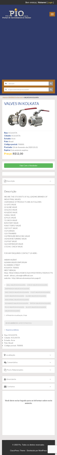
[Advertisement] (28, 48)
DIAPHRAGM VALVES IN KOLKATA (17, 289)
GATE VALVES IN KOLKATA (14, 296)
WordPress (42, 451)
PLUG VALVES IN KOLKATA (14, 307)
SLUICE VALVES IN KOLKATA (36, 307)
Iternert (20, 97)
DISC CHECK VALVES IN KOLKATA (17, 292)
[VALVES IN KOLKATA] (28, 117)
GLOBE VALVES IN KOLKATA (36, 296)
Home (5, 97)
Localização (10, 355)
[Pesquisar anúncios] (51, 84)
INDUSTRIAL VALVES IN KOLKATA (17, 300)
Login (50, 2)
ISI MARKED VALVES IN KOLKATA (16, 303)
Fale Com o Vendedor (28, 165)
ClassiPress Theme (17, 451)
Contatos (10, 386)
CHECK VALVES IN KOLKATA (37, 285)
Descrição (10, 181)
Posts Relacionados (14, 370)
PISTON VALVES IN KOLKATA (40, 303)
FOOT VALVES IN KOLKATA (40, 292)
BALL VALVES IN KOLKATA (16, 285)
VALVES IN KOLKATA (21, 103)
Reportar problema (12, 330)
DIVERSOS (12, 97)
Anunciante (11, 379)
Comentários (12, 362)
